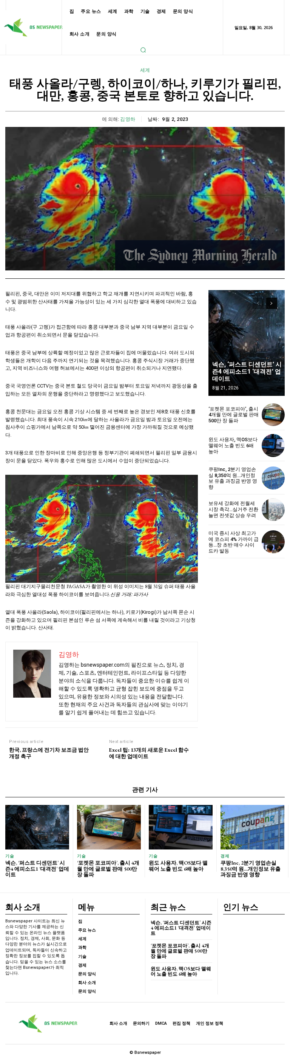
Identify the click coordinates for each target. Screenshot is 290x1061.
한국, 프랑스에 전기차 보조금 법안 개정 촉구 (49, 753)
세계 (145, 70)
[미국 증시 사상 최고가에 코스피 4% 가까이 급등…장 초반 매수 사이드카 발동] (273, 541)
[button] (143, 50)
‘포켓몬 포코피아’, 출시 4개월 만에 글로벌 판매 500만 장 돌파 (233, 414)
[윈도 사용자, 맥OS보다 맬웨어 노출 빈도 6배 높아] (273, 445)
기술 (9, 856)
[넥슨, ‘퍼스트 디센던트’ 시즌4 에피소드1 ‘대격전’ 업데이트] (246, 343)
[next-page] (271, 303)
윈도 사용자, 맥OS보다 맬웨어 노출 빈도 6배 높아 (233, 445)
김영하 (128, 119)
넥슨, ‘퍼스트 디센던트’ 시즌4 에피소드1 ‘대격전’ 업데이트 (247, 371)
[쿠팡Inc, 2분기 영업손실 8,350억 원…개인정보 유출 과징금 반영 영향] (273, 478)
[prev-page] (258, 303)
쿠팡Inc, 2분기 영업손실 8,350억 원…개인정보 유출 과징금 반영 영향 (232, 478)
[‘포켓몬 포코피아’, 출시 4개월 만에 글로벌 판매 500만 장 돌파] (273, 414)
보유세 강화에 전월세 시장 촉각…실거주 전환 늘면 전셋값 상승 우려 (233, 509)
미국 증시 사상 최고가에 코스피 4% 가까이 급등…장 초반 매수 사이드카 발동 (233, 542)
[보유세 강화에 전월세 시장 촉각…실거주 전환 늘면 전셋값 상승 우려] (273, 509)
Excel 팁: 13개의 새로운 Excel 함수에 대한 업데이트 (149, 753)
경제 (225, 856)
